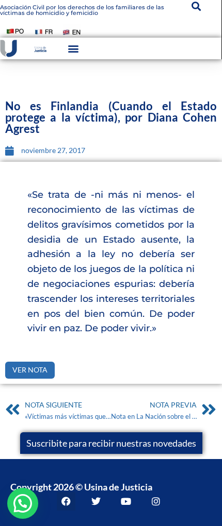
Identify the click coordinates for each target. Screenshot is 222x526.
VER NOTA (29, 369)
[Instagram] (156, 501)
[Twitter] (96, 501)
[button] (73, 48)
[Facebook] (66, 501)
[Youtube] (126, 501)
